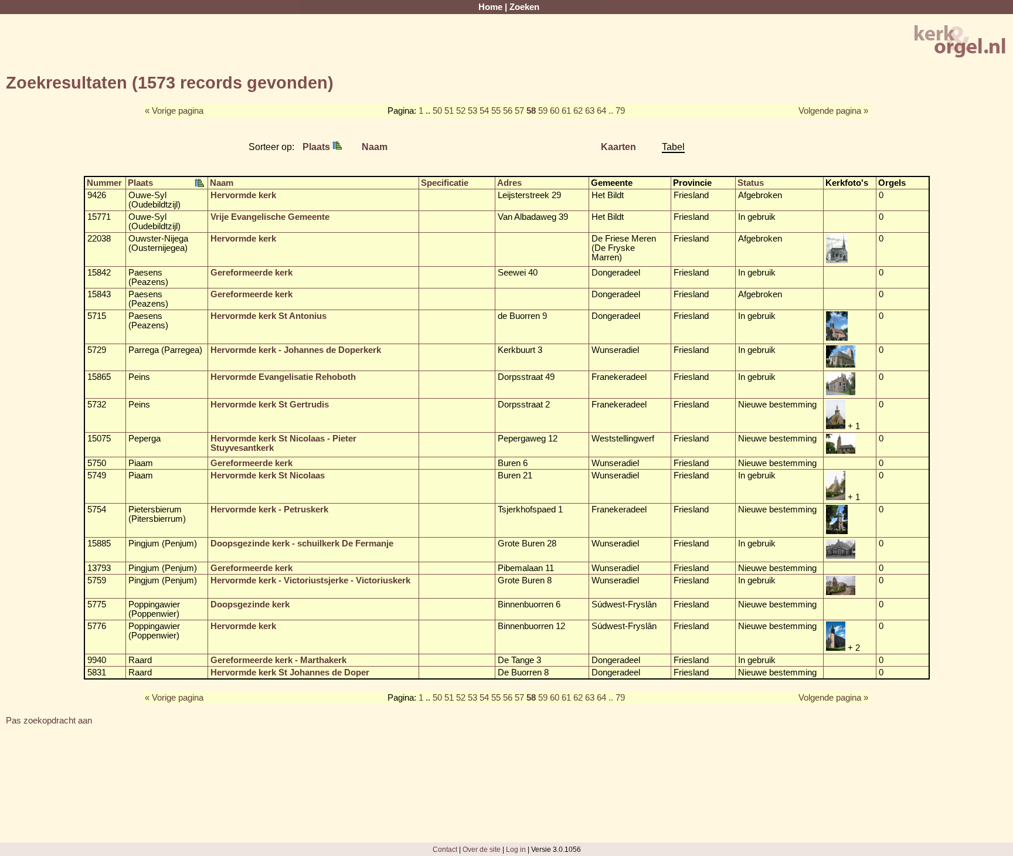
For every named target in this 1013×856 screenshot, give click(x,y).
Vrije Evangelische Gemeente (269, 217)
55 (496, 111)
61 (566, 111)
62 (578, 111)
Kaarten (618, 146)
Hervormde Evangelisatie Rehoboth (283, 377)
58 (531, 111)
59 (543, 111)
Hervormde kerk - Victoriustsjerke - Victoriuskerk (310, 580)
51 (449, 111)
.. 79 (617, 111)
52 (460, 111)
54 (484, 111)
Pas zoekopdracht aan (49, 720)
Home (490, 7)
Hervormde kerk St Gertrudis (269, 404)
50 (437, 111)
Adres (509, 183)
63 (589, 111)
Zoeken (524, 7)
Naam (374, 146)
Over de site (482, 849)
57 (519, 111)
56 (507, 111)
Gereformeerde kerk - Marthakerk (278, 660)
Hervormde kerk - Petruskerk (269, 509)
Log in (516, 849)
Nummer (104, 183)
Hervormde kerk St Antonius (268, 316)
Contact (445, 849)
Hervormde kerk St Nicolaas (267, 475)
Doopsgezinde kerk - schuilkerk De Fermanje (301, 543)
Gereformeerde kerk (251, 272)
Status (750, 183)
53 (472, 111)
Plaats (317, 146)
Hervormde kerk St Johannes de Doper (289, 672)
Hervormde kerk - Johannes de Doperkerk (295, 350)
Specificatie (444, 183)
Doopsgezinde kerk (250, 604)
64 (601, 111)
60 (554, 111)
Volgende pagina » (833, 111)
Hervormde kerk (243, 195)
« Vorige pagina (174, 111)
